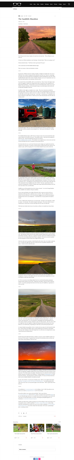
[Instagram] (39, 459)
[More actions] (55, 16)
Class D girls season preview (20, 433)
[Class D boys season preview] (37, 428)
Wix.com (42, 456)
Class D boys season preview (36, 433)
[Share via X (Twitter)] (21, 413)
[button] (69, 4)
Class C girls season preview (52, 433)
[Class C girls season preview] (53, 428)
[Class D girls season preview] (20, 428)
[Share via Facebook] (18, 413)
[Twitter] (37, 459)
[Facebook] (34, 459)
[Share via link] (26, 413)
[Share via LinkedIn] (23, 413)
